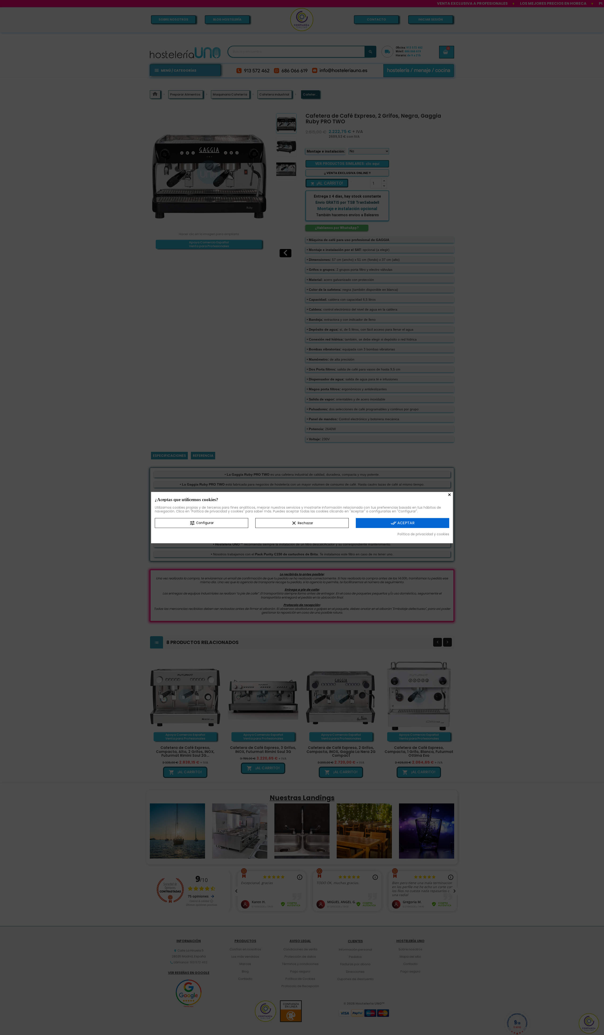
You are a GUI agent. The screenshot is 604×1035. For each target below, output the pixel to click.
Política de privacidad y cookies (423, 534)
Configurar (201, 523)
